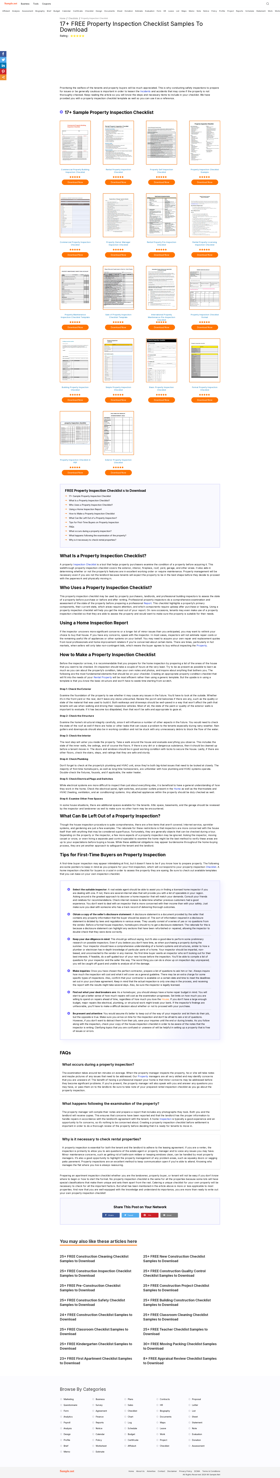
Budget (57, 11)
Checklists (73, 18)
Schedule (249, 11)
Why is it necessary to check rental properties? (92, 539)
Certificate (78, 11)
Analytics (68, 1416)
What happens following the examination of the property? (97, 535)
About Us (140, 1471)
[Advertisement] (140, 60)
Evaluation (149, 11)
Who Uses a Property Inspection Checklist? (91, 504)
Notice (206, 11)
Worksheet (101, 1445)
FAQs (71, 526)
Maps (184, 11)
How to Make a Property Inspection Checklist (92, 513)
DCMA (197, 1471)
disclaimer (172, 1471)
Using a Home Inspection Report (85, 509)
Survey (99, 1405)
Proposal (196, 1399)
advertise (151, 1471)
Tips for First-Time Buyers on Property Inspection (94, 522)
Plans (130, 1399)
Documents (109, 11)
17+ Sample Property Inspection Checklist (90, 496)
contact (161, 1471)
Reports (239, 11)
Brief (49, 11)
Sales (130, 1405)
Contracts (165, 1399)
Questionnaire (70, 1405)
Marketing (69, 1399)
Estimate (139, 11)
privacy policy (185, 1471)
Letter (195, 1405)
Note (199, 11)
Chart (130, 1416)
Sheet (119, 11)
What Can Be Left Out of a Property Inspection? (93, 518)
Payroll (67, 1422)
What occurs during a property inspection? (90, 531)
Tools (35, 3)
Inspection (166, 1118)
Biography (40, 11)
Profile (222, 11)
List (177, 11)
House (165, 999)
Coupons (46, 3)
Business (25, 3)
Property (202, 645)
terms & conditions (211, 1471)
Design (99, 11)
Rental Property (103, 677)
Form (159, 11)
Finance (100, 1416)
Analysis (16, 11)
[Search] (267, 3)
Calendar (66, 11)
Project (230, 11)
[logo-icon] (68, 1472)
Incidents (145, 91)
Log (130, 1422)
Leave (171, 11)
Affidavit (6, 11)
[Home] (10, 3)
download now (75, 182)
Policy (214, 11)
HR (164, 11)
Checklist (89, 11)
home (131, 1471)
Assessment (27, 11)
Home (62, 18)
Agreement (101, 1410)
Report (148, 603)
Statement (261, 11)
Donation (129, 11)
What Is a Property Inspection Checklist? (89, 500)
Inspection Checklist (84, 564)
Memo (191, 11)
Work (270, 11)
